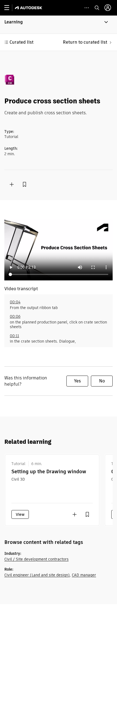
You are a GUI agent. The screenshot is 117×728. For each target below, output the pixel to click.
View (20, 514)
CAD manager (84, 575)
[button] (58, 24)
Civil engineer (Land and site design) (37, 575)
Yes (77, 381)
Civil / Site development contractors (36, 559)
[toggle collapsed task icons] (86, 8)
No (102, 381)
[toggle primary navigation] (9, 7)
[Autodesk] (29, 8)
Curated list (21, 42)
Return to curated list (85, 42)
